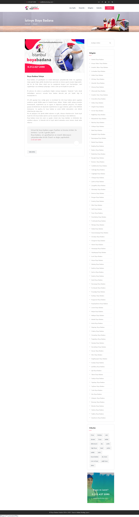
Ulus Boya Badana (96, 394)
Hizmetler (82, 8)
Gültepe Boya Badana (97, 126)
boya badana (94, 457)
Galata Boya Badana (97, 229)
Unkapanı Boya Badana (97, 398)
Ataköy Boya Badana (97, 103)
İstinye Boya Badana (97, 260)
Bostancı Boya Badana (97, 162)
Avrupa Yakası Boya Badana (99, 63)
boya (100, 439)
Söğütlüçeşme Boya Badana (99, 359)
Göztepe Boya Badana (97, 237)
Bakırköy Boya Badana (97, 122)
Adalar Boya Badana (97, 75)
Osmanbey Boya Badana (98, 335)
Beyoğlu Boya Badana (97, 158)
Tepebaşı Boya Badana (97, 382)
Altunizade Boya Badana (98, 91)
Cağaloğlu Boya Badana (98, 174)
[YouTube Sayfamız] (105, 2)
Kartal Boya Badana (96, 280)
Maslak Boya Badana (97, 319)
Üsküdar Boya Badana (97, 406)
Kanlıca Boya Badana (97, 272)
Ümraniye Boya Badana (97, 402)
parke (108, 444)
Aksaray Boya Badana (97, 87)
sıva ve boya (94, 461)
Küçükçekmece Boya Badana (99, 304)
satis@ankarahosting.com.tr (46, 2)
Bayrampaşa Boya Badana (98, 138)
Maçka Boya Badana (97, 311)
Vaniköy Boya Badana (97, 410)
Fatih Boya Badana (96, 209)
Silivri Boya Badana (96, 355)
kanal (101, 448)
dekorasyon (94, 444)
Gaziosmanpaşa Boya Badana (99, 233)
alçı (102, 444)
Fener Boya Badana (97, 213)
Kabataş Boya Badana (97, 264)
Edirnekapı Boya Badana (98, 189)
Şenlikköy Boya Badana (97, 367)
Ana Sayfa (73, 8)
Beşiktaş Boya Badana (97, 146)
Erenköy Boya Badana (97, 201)
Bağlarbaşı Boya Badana (98, 115)
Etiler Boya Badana (96, 205)
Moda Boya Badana (97, 323)
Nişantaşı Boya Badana (97, 327)
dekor (92, 465)
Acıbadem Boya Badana (98, 71)
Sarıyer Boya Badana (97, 351)
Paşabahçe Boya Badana (98, 339)
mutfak (92, 452)
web (106, 435)
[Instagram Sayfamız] (108, 2)
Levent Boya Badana (97, 308)
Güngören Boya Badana (98, 241)
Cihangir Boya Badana (97, 178)
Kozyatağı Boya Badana (98, 292)
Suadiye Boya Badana (97, 363)
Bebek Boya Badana (97, 142)
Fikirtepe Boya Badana (97, 225)
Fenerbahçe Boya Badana (98, 217)
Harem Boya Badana (97, 245)
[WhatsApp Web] (99, 2)
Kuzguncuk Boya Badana (98, 300)
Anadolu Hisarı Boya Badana (99, 95)
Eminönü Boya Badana (97, 193)
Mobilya (99, 435)
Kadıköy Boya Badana (97, 268)
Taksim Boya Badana (97, 374)
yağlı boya (32, 152)
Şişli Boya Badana (96, 371)
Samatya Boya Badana (97, 343)
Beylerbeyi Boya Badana (98, 154)
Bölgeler (90, 8)
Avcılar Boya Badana (97, 111)
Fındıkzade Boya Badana (98, 221)
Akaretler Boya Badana (97, 83)
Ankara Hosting (80, 512)
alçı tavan (104, 457)
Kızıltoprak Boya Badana (98, 288)
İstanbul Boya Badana (97, 59)
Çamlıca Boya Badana (97, 182)
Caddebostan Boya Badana (99, 166)
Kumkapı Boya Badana (97, 296)
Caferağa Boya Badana (98, 170)
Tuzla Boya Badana (96, 390)
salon (99, 452)
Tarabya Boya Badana (97, 378)
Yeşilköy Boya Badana (97, 414)
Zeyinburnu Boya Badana (98, 418)
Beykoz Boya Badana (97, 150)
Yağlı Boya (94, 448)
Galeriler (99, 8)
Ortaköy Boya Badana (97, 331)
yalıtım (108, 448)
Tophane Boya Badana (97, 386)
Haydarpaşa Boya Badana (98, 252)
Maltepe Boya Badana (97, 315)
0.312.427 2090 (32, 2)
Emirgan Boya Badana (97, 197)
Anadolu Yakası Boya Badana (99, 67)
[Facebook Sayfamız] (102, 2)
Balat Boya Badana (96, 130)
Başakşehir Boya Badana (98, 134)
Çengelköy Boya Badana (98, 185)
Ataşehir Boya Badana (97, 107)
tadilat (106, 439)
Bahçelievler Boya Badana (98, 119)
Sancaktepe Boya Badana (98, 347)
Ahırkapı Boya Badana (97, 79)
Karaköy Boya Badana (97, 276)
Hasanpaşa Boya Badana (98, 248)
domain (93, 439)
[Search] (110, 43)
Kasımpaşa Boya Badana (98, 284)
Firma (92, 435)
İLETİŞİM (109, 8)
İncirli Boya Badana (96, 256)
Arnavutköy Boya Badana (98, 99)
